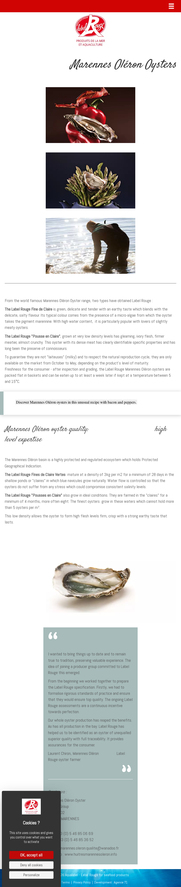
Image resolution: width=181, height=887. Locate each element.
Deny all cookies (31, 864)
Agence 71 (121, 882)
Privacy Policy (82, 882)
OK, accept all (31, 855)
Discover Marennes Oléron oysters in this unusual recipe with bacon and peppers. (76, 402)
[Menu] (171, 6)
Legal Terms (61, 882)
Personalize (31, 874)
